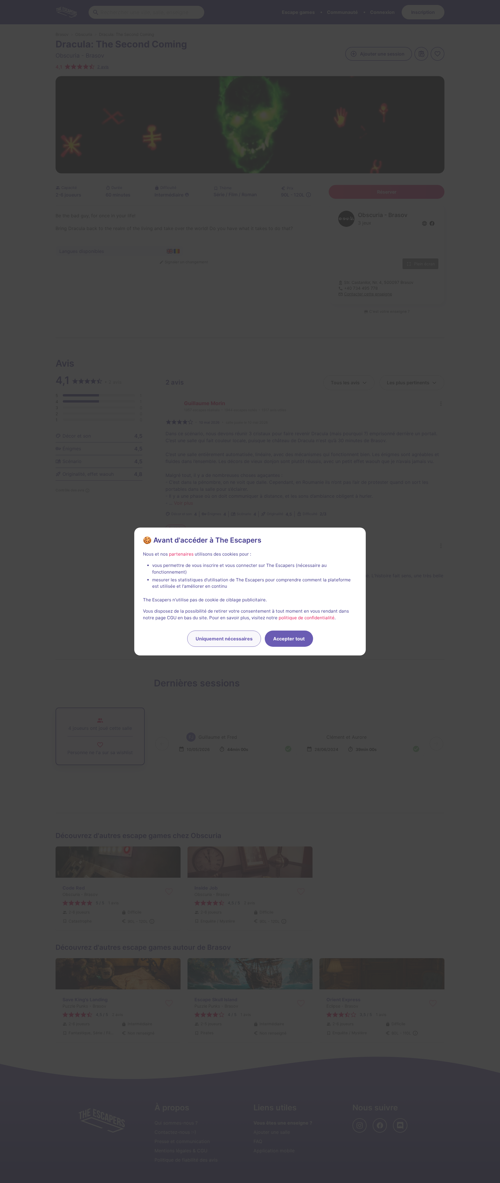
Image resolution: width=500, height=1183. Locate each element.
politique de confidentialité (306, 617)
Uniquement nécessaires (224, 639)
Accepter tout (289, 639)
